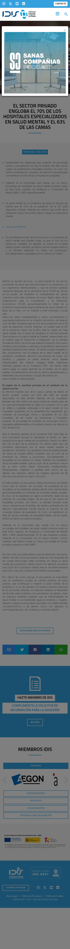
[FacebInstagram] (3, 4)
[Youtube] (17, 4)
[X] (10, 4)
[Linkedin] (23, 4)
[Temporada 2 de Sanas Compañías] (35, 62)
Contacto (60, 4)
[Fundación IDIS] (19, 14)
